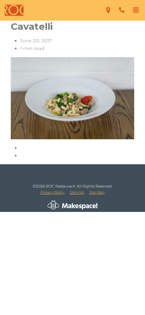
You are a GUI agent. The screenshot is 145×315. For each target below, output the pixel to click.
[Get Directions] (108, 10)
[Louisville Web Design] (53, 205)
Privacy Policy (52, 192)
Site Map (97, 192)
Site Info (76, 192)
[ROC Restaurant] (14, 10)
